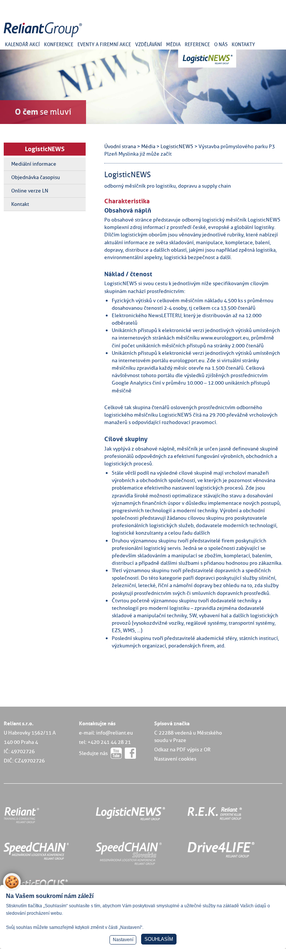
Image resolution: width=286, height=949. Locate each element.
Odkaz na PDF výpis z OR (182, 749)
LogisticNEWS (44, 149)
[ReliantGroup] (44, 37)
